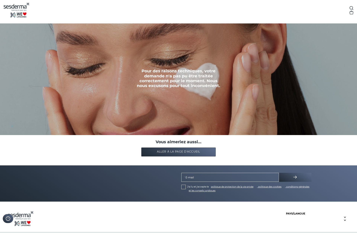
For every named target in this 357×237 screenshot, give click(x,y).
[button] (178, 152)
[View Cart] (351, 12)
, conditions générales (297, 186)
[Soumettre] (295, 177)
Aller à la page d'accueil (178, 151)
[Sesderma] (29, 10)
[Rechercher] (351, 8)
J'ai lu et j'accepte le (248, 188)
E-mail (189, 177)
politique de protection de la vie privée (232, 186)
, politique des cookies (269, 186)
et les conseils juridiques (202, 190)
